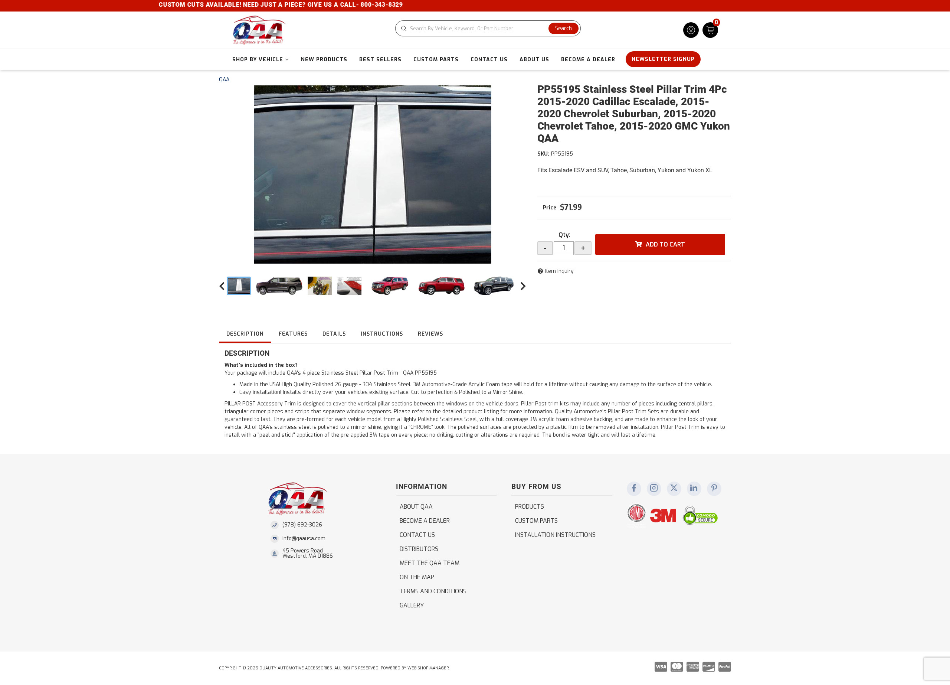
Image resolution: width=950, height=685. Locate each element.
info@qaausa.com (303, 538)
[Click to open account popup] (691, 30)
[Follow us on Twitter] (674, 488)
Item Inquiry (559, 271)
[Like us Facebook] (634, 488)
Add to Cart (665, 244)
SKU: (543, 153)
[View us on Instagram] (654, 488)
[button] (488, 28)
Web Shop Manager (428, 668)
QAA (224, 79)
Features (293, 333)
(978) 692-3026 (302, 524)
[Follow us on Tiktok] (694, 488)
